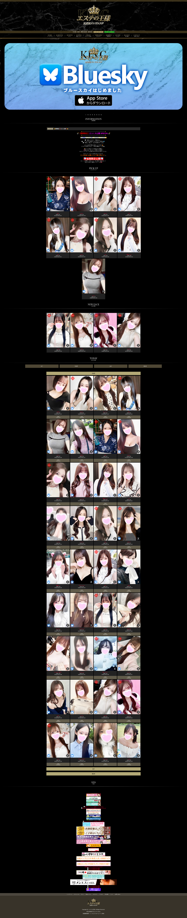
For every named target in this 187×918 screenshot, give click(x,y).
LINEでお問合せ (110, 32)
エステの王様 (92, 909)
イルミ (93, 295)
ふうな (105, 348)
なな (129, 213)
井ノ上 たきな (82, 759)
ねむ (58, 213)
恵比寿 (145, 366)
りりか (81, 715)
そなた (58, 411)
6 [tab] (96, 114)
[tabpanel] (93, 76)
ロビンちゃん (82, 585)
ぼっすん (58, 628)
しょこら (82, 498)
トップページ (69, 894)
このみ (58, 348)
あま (129, 585)
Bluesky (48, 209)
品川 (111, 366)
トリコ (58, 542)
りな (129, 498)
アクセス (101, 894)
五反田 (76, 366)
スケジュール (76, 894)
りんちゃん (81, 672)
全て (42, 366)
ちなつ (128, 542)
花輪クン (58, 585)
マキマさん (105, 759)
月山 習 (129, 628)
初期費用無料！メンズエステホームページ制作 (93, 913)
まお (58, 254)
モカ (82, 348)
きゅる (128, 348)
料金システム (88, 894)
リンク (111, 894)
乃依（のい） (105, 672)
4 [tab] (92, 114)
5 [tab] (94, 114)
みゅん (105, 213)
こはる (128, 759)
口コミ (82, 894)
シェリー (82, 542)
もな (105, 254)
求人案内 (106, 894)
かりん (128, 672)
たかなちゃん (82, 628)
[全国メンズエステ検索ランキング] (93, 889)
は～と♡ (105, 411)
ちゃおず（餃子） (58, 672)
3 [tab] (90, 114)
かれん (81, 213)
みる (58, 715)
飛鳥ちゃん (129, 254)
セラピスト (95, 894)
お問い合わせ (117, 894)
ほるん (81, 455)
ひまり (81, 254)
